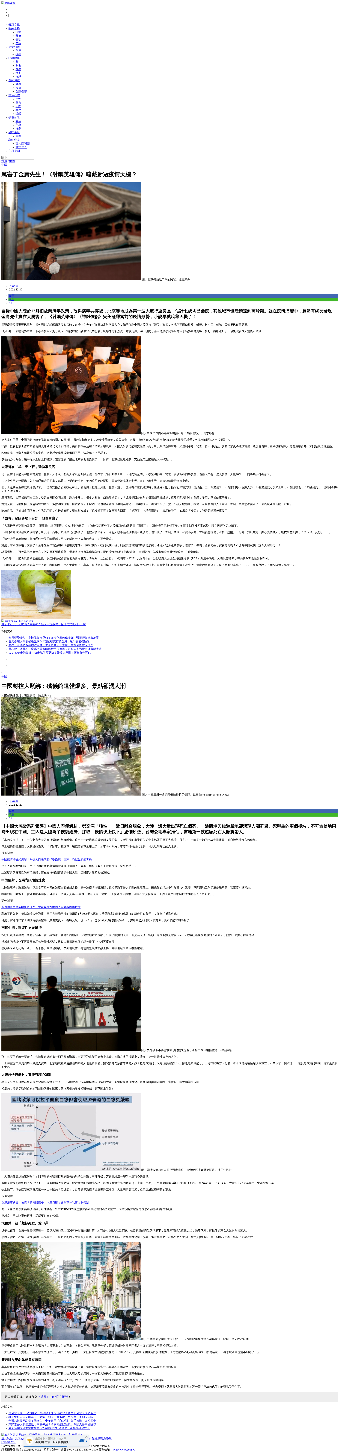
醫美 (18, 121)
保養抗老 (14, 117)
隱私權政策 (8, 1442)
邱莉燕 (14, 801)
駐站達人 (21, 147)
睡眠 (18, 113)
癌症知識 (14, 46)
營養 (18, 69)
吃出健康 (14, 58)
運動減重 (14, 80)
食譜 (18, 76)
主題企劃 (14, 150)
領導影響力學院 (102, 1438)
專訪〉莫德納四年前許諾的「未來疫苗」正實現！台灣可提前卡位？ (50, 645)
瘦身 (18, 87)
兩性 (18, 98)
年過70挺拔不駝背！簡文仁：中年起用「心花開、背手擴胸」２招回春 (52, 1420)
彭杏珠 (14, 285)
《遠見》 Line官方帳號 (53, 1397)
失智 (18, 43)
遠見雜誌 (7, 1438)
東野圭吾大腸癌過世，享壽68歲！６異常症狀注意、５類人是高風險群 (52, 1424)
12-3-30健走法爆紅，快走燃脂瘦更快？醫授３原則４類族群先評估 (49, 652)
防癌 (18, 50)
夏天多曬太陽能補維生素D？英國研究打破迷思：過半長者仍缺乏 (49, 641)
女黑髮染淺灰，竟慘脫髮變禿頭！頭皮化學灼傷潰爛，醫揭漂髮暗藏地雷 (53, 637)
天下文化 (20, 1438)
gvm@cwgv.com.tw (124, 1449)
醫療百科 (14, 28)
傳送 (11, 299)
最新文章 (14, 24)
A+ (10, 302)
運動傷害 (21, 91)
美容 (18, 124)
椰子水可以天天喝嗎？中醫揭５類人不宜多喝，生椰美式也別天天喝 (50, 1417)
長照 (18, 39)
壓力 (18, 102)
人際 (18, 106)
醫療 (18, 35)
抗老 (18, 128)
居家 (18, 136)
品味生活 (14, 132)
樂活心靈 (14, 95)
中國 (12, 161)
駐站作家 (14, 139)
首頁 (4, 161)
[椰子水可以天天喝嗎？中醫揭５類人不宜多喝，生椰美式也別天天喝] (169, 594)
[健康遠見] (8, 3)
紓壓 (18, 110)
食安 (18, 72)
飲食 (18, 65)
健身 (18, 84)
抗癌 (18, 54)
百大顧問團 (23, 143)
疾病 (18, 32)
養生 (18, 61)
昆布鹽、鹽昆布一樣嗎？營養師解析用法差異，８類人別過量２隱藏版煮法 (55, 648)
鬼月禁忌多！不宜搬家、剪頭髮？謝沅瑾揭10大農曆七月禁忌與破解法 (52, 1413)
